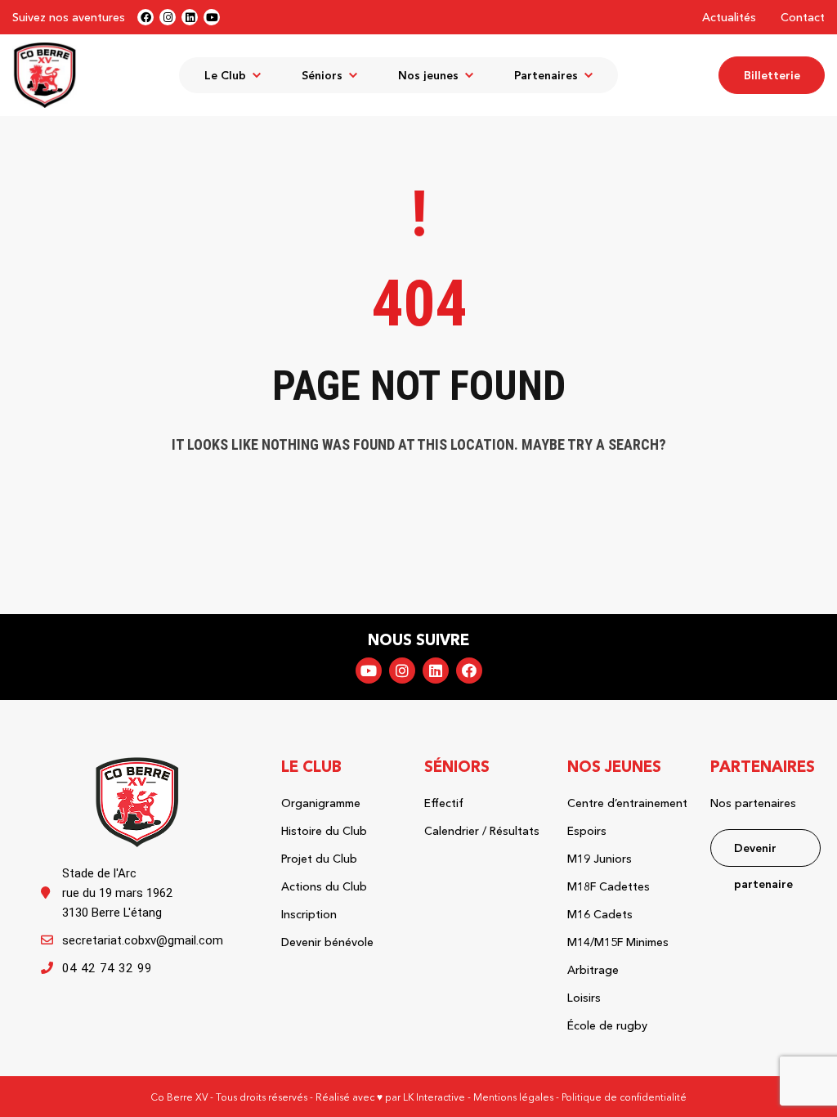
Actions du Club (324, 886)
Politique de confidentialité (624, 1097)
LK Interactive (434, 1097)
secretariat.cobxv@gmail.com (142, 940)
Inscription (309, 914)
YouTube (369, 670)
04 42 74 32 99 (107, 968)
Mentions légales (513, 1097)
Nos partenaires (753, 803)
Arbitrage (593, 969)
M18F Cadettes (608, 886)
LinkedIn (436, 670)
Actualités (729, 17)
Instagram (402, 670)
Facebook (469, 670)
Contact (803, 17)
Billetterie (772, 75)
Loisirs (584, 997)
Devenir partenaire (763, 854)
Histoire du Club (324, 830)
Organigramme (320, 803)
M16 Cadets (600, 914)
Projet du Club (319, 858)
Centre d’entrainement (627, 803)
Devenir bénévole (327, 942)
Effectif (443, 803)
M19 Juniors (599, 858)
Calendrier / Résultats (481, 830)
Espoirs (586, 830)
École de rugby (607, 1025)
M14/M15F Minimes (618, 942)
